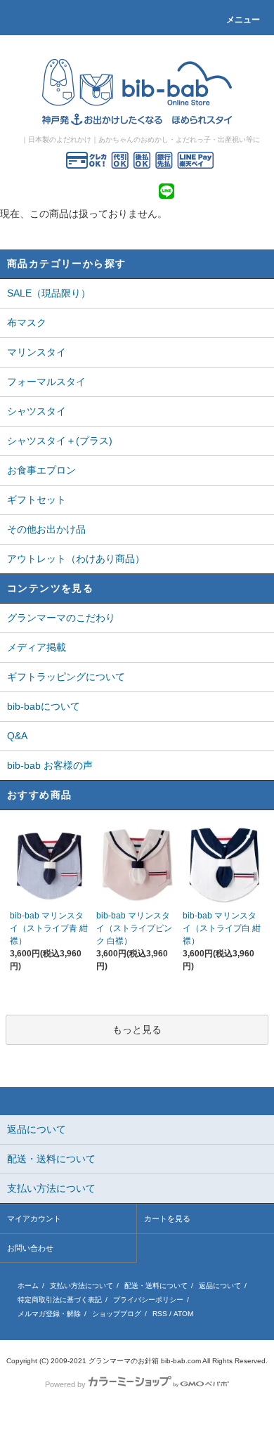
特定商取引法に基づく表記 (60, 1300)
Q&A (17, 735)
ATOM (183, 1314)
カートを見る (167, 1218)
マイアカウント (34, 1218)
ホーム (28, 1285)
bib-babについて (43, 706)
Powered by (65, 1384)
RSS (159, 1314)
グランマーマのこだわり (61, 617)
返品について (220, 1285)
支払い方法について (81, 1285)
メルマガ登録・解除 (49, 1314)
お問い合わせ (30, 1248)
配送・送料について (156, 1285)
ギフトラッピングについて (66, 676)
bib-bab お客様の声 (50, 765)
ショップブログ (116, 1314)
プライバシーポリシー (148, 1300)
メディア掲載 (36, 647)
